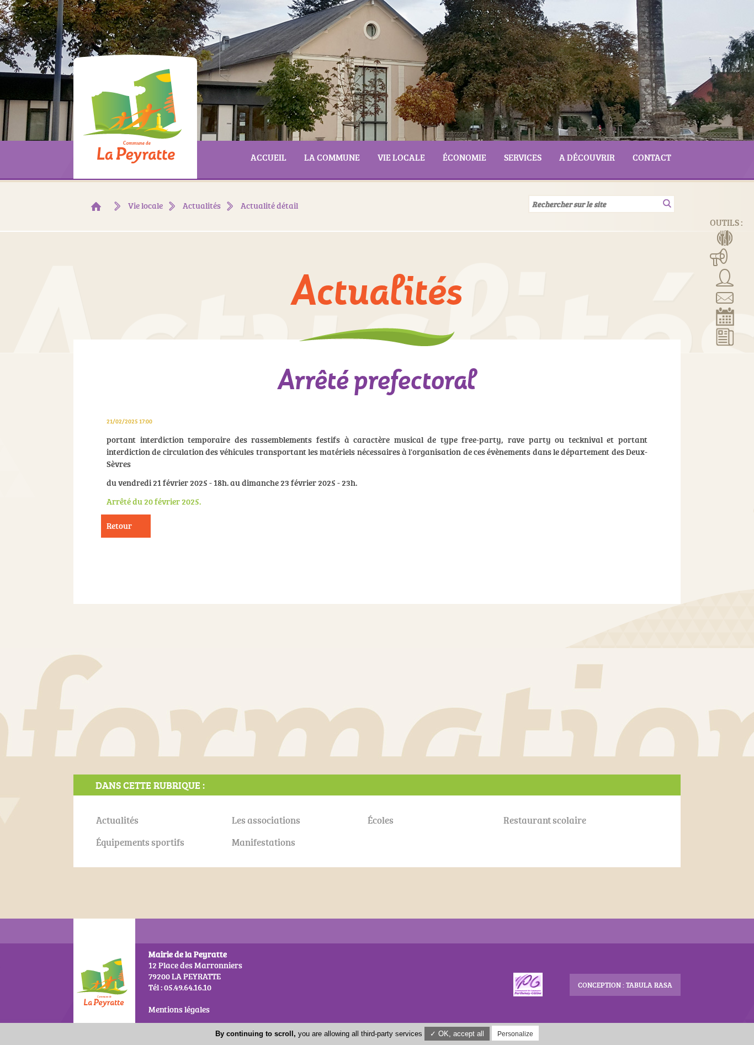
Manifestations (719, 257)
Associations (725, 277)
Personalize (515, 1034)
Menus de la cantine (725, 237)
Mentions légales (179, 1009)
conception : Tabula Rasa (625, 985)
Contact (725, 296)
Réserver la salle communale (725, 316)
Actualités (725, 336)
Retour (119, 526)
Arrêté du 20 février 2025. (154, 501)
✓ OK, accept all (457, 1034)
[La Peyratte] (95, 206)
